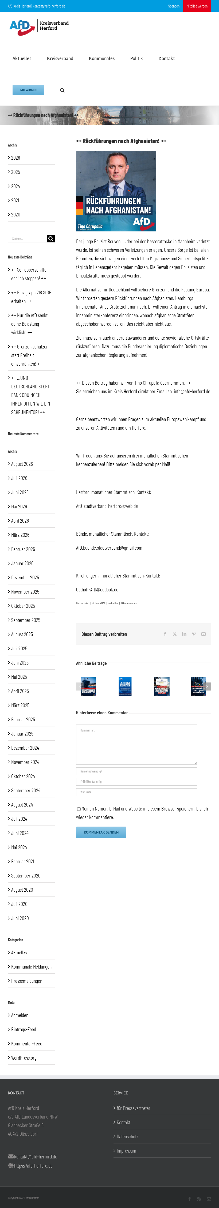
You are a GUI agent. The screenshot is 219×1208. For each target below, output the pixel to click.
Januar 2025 (22, 733)
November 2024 (25, 762)
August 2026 (22, 463)
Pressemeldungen (26, 980)
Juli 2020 (19, 904)
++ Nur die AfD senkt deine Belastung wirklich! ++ (29, 323)
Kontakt (123, 1122)
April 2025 (20, 691)
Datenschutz (127, 1136)
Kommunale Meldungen (31, 966)
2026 (15, 157)
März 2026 (20, 534)
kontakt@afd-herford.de (35, 1156)
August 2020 (22, 889)
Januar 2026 (22, 563)
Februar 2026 (23, 549)
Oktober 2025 (23, 605)
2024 (15, 186)
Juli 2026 (19, 478)
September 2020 (26, 875)
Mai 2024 (19, 847)
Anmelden (19, 1015)
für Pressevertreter (133, 1108)
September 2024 (25, 790)
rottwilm (85, 603)
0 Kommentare (129, 603)
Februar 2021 (22, 861)
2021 (15, 200)
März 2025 (20, 705)
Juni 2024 (20, 833)
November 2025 (25, 591)
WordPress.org (24, 1057)
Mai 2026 (19, 506)
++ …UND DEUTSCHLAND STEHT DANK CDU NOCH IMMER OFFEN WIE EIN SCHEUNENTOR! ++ (30, 394)
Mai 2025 (19, 676)
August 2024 (22, 804)
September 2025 (25, 620)
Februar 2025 (23, 719)
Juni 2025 (20, 662)
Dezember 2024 (25, 747)
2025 (15, 171)
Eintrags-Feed (23, 1029)
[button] (62, 90)
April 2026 (20, 520)
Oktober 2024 (23, 776)
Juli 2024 (19, 818)
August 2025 (22, 634)
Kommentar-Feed (26, 1043)
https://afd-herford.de (33, 1165)
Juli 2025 (19, 648)
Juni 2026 (20, 492)
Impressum (126, 1150)
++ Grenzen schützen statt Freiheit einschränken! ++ (29, 355)
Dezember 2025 (25, 577)
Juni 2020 (20, 918)
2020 (15, 214)
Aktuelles (113, 603)
